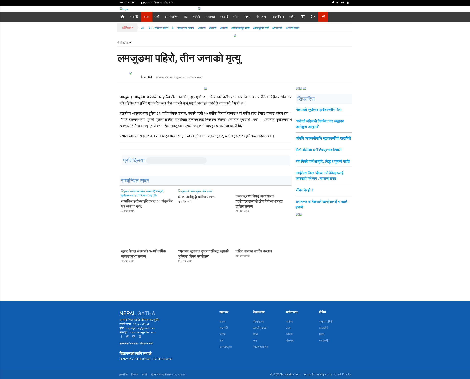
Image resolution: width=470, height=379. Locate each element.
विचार (247, 16)
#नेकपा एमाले (292, 28)
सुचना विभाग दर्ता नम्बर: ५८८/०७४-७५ (168, 374)
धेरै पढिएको (258, 321)
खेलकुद (290, 340)
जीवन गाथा (261, 16)
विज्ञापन (134, 374)
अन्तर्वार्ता (323, 328)
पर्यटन (236, 16)
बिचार (255, 334)
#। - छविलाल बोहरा (158, 28)
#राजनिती (277, 28)
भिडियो (289, 334)
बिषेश (321, 334)
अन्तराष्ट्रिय (226, 347)
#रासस (201, 28)
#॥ (143, 28)
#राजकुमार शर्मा (261, 28)
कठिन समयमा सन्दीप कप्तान (254, 251)
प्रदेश (292, 16)
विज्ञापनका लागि (160, 2)
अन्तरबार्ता (210, 16)
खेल (186, 16)
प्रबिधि (196, 16)
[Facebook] (333, 2)
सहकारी (224, 16)
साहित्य (289, 321)
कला (288, 328)
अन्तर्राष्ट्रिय (278, 16)
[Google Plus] (348, 2)
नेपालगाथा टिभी (260, 347)
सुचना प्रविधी (325, 321)
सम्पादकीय (324, 340)
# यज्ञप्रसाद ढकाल (183, 28)
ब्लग (255, 340)
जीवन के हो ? (304, 190)
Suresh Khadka (342, 374)
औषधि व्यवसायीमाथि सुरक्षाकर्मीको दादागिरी (323, 138)
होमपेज (121, 42)
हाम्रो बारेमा (147, 2)
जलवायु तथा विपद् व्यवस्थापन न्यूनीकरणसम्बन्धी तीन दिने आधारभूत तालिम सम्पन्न (259, 201)
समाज (147, 16)
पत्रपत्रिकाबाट (260, 328)
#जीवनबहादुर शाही (240, 28)
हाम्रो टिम (123, 374)
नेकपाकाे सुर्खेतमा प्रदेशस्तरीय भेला (318, 109)
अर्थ (157, 16)
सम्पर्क (171, 2)
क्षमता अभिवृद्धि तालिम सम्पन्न (196, 197)
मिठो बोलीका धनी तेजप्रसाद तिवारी (318, 150)
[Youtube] (343, 2)
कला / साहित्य (171, 16)
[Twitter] (338, 2)
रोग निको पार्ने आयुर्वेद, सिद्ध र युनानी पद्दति (323, 161)
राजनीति (134, 16)
